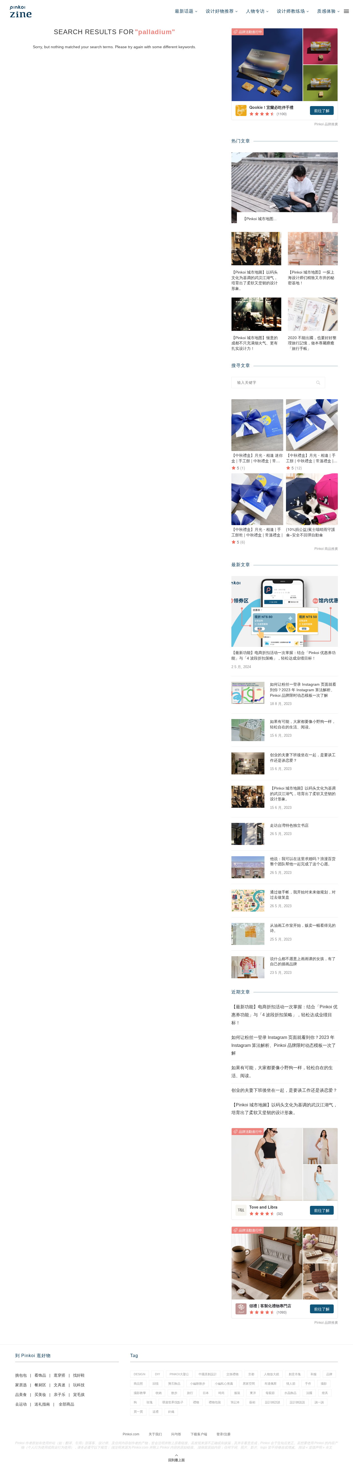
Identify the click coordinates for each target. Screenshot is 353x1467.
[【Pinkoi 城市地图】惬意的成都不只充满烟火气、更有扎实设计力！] (256, 314)
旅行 (190, 1393)
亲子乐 (59, 1394)
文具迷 (59, 1385)
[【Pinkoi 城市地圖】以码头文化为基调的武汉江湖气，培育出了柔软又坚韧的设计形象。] (256, 248)
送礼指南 (42, 1404)
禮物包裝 (215, 1402)
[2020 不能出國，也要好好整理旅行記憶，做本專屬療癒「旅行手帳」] (313, 314)
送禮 (156, 1411)
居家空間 (249, 1383)
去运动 (21, 1404)
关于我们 (155, 1434)
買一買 (138, 1411)
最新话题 (184, 11)
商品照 (138, 1383)
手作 (308, 1383)
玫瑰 (149, 1402)
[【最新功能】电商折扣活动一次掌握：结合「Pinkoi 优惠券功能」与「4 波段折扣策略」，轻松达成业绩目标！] (284, 611)
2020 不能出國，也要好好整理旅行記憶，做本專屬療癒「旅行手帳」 (312, 343)
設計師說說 (297, 1402)
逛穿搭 (59, 1375)
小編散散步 (197, 1383)
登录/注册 (223, 1434)
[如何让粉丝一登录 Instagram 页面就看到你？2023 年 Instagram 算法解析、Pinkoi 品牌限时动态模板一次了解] (247, 693)
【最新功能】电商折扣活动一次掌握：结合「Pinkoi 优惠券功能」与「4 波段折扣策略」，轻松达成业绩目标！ (283, 655)
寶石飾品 (174, 1383)
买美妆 (40, 1394)
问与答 (176, 1434)
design (139, 1374)
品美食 (21, 1394)
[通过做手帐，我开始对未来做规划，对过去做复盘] (247, 901)
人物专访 (255, 11)
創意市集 (295, 1374)
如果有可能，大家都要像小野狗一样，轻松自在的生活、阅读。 (303, 724)
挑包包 (21, 1375)
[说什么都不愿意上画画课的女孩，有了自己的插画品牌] (247, 967)
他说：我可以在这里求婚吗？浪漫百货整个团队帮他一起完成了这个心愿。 (303, 861)
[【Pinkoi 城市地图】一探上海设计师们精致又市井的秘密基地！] (313, 248)
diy (157, 1374)
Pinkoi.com (131, 1434)
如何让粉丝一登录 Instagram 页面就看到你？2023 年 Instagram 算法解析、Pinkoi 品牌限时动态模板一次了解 (303, 689)
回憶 (156, 1383)
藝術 (252, 1402)
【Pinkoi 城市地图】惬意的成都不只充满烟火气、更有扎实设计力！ (254, 343)
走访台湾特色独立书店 (289, 825)
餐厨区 (40, 1385)
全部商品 (66, 1404)
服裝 (237, 1393)
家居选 (21, 1385)
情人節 (290, 1383)
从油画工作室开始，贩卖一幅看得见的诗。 (303, 928)
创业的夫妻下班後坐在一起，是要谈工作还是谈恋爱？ (303, 758)
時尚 (221, 1393)
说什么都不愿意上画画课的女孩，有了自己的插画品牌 (303, 961)
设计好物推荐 (220, 11)
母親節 (270, 1393)
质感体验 (326, 11)
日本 (206, 1393)
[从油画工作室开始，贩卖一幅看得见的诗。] (247, 934)
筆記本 (235, 1402)
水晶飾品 (290, 1393)
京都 (251, 1374)
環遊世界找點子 (172, 1402)
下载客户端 (199, 1434)
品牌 (329, 1374)
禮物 (196, 1402)
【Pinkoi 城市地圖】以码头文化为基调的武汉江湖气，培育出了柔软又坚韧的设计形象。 (254, 280)
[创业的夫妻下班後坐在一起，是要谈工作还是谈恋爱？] (247, 763)
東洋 (253, 1393)
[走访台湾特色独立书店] (247, 834)
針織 (171, 1411)
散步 (174, 1393)
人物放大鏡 (271, 1374)
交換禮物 (232, 1374)
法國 (309, 1393)
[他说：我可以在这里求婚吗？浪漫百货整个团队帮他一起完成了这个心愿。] (247, 867)
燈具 (325, 1393)
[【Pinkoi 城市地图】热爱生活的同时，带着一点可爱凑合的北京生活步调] (284, 187)
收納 (159, 1393)
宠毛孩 (79, 1394)
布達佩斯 (270, 1383)
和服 (314, 1374)
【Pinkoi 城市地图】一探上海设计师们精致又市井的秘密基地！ (311, 277)
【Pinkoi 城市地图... (259, 219)
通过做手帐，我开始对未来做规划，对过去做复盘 (303, 895)
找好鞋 (79, 1375)
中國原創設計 (208, 1374)
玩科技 (79, 1385)
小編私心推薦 (224, 1383)
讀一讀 (319, 1402)
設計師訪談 (272, 1402)
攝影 (324, 1383)
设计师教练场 (291, 11)
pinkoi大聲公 (179, 1374)
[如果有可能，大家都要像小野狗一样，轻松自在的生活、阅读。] (247, 730)
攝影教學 (140, 1393)
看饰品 (40, 1375)
